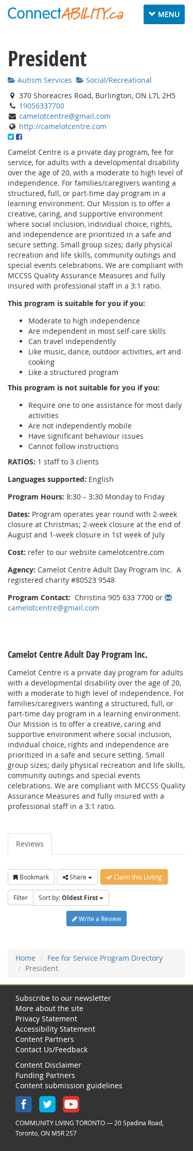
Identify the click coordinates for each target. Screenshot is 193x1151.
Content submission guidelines (68, 1085)
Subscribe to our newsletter (63, 998)
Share (78, 877)
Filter (20, 897)
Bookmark (33, 877)
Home (25, 958)
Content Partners (44, 1039)
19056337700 (41, 106)
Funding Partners (45, 1075)
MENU (166, 14)
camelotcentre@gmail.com (65, 116)
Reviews (30, 844)
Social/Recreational (118, 80)
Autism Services (43, 80)
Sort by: (68, 897)
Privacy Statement (46, 1018)
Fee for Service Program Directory (105, 958)
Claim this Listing (137, 877)
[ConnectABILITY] (66, 13)
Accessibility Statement (55, 1029)
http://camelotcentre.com (63, 126)
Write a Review (99, 918)
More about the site (49, 1008)
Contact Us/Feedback (51, 1049)
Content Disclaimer (48, 1065)
